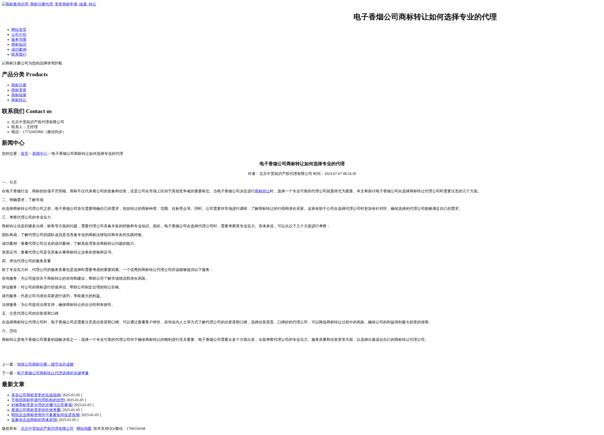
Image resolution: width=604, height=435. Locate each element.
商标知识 (18, 44)
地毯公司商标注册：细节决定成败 (45, 364)
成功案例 (18, 49)
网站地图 (84, 429)
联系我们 (18, 54)
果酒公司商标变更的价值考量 (35, 410)
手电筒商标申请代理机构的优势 (37, 400)
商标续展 (18, 95)
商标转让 (18, 100)
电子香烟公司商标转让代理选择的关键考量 (53, 373)
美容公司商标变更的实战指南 (35, 395)
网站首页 (18, 30)
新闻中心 (39, 154)
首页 (24, 154)
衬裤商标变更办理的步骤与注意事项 (41, 405)
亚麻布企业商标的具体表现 (34, 420)
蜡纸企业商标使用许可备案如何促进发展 (45, 415)
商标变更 (18, 90)
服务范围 (18, 40)
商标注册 (18, 85)
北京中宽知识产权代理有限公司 (47, 429)
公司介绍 (18, 35)
